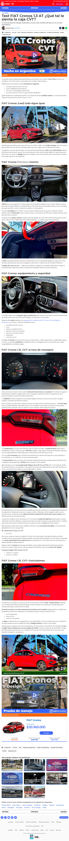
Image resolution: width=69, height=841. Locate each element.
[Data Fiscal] (31, 837)
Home (2, 1)
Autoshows (37, 805)
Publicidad (58, 822)
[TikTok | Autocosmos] (15, 817)
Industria (51, 805)
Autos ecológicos (27, 805)
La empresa (10, 822)
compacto (7, 32)
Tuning (44, 807)
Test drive (5, 13)
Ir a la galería (63, 673)
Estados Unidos (35, 830)
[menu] (66, 4)
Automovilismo (6, 805)
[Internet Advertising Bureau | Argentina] (37, 837)
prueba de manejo (53, 32)
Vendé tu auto (59, 4)
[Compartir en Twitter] (63, 28)
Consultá (46, 733)
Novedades (10, 807)
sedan (62, 32)
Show (32, 1)
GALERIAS (64, 8)
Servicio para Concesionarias (32, 826)
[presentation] (34, 653)
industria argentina (27, 32)
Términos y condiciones (31, 822)
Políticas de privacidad (44, 822)
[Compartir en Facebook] (60, 28)
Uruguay (52, 830)
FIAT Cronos (34, 720)
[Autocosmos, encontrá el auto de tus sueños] (13, 4)
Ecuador (27, 830)
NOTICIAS (5, 8)
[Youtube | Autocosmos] (8, 817)
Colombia (21, 830)
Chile (16, 830)
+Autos (36, 1)
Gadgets (44, 805)
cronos (14, 32)
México (42, 830)
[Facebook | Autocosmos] (2, 817)
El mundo (14, 1)
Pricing (52, 822)
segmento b (6, 34)
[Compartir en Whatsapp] (66, 28)
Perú (47, 830)
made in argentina (40, 32)
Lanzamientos (60, 805)
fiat (18, 32)
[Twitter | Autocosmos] (5, 817)
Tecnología (20, 1)
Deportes (27, 1)
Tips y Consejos (36, 807)
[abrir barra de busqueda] (53, 4)
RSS (42, 826)
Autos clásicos (16, 805)
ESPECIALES (34, 8)
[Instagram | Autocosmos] (12, 817)
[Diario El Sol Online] (5, 4)
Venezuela (58, 830)
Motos (4, 807)
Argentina (8, 1)
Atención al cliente (19, 822)
